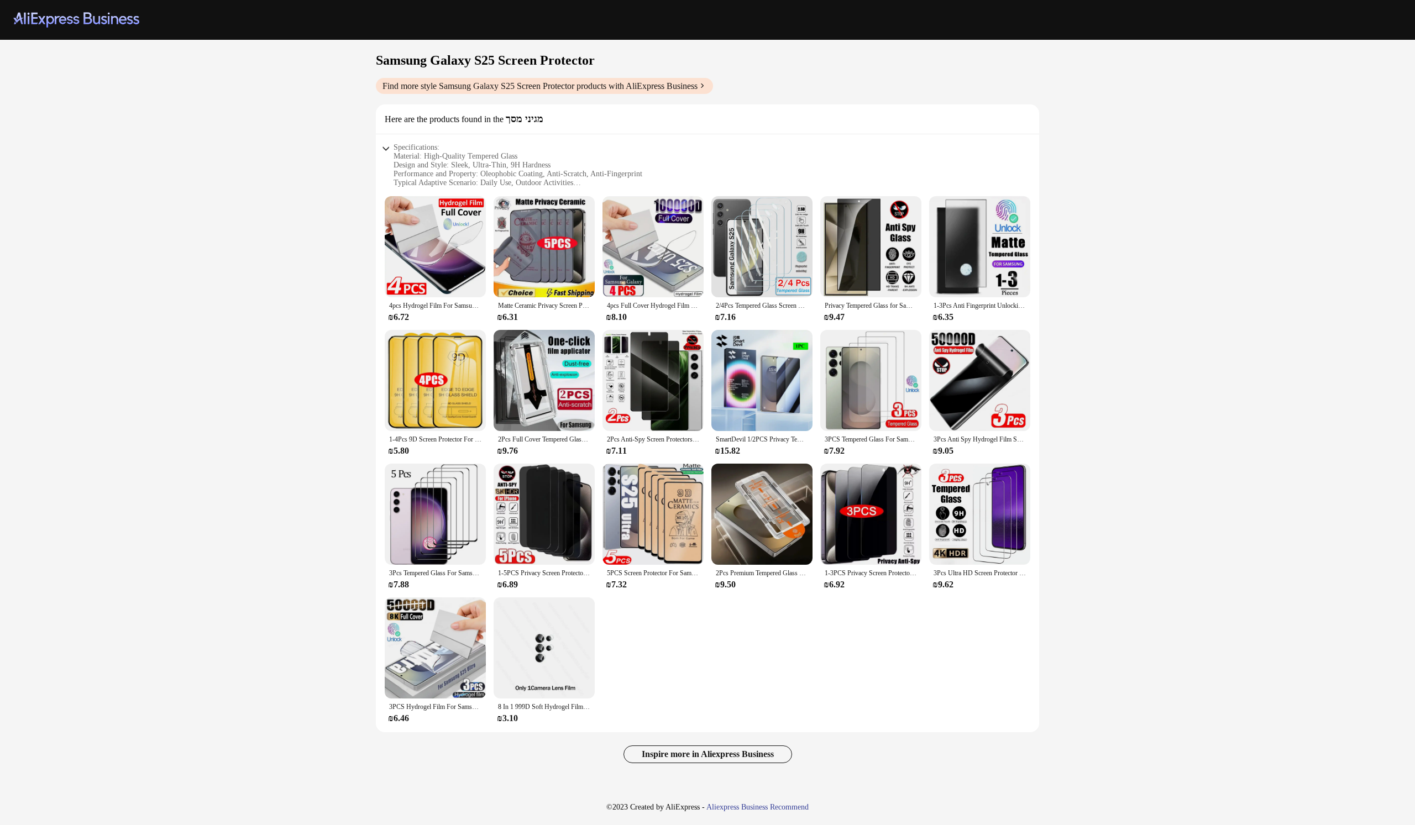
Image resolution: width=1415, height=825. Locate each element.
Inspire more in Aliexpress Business (708, 754)
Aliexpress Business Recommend (757, 807)
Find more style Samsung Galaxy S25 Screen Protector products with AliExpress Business (540, 86)
